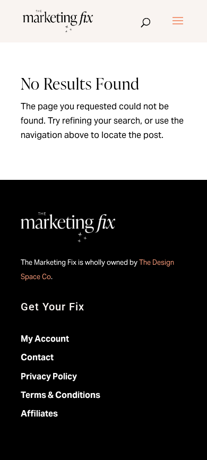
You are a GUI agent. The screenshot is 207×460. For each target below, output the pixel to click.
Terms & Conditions (60, 395)
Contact (37, 357)
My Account (45, 338)
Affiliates (39, 413)
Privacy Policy (49, 376)
